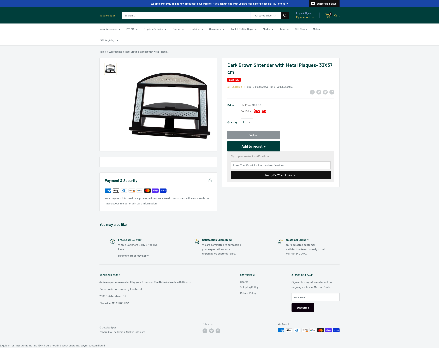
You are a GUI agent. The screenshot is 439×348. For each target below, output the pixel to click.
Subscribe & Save (326, 3)
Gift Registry (107, 40)
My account (303, 17)
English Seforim (153, 29)
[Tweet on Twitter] (325, 92)
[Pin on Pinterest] (318, 92)
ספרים (130, 29)
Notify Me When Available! (280, 174)
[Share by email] (331, 92)
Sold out (254, 135)
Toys (282, 29)
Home (102, 51)
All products (115, 51)
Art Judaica (234, 86)
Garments (215, 29)
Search (244, 281)
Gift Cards (301, 29)
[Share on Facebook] (312, 92)
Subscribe (303, 307)
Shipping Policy (249, 287)
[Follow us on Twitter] (211, 330)
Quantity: (233, 122)
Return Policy (248, 292)
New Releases (108, 29)
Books (176, 29)
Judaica (194, 29)
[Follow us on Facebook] (205, 330)
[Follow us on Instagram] (218, 330)
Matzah (317, 29)
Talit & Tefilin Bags (242, 29)
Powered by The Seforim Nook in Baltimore (122, 332)
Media (266, 29)
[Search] (285, 15)
